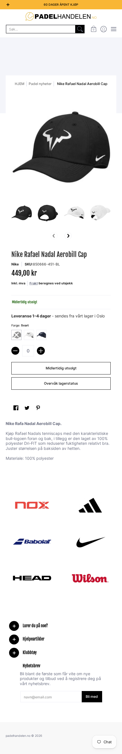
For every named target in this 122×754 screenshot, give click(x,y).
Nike (15, 264)
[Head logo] (32, 578)
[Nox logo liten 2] (32, 505)
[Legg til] (41, 351)
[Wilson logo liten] (90, 578)
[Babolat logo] (32, 542)
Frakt (34, 283)
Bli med (92, 696)
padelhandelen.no (18, 736)
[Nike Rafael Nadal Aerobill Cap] (21, 213)
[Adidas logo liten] (90, 505)
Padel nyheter (40, 84)
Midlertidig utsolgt (61, 368)
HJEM (19, 84)
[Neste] (68, 235)
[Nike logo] (90, 541)
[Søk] (80, 29)
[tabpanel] (61, 442)
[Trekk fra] (15, 351)
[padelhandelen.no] (61, 16)
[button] (93, 29)
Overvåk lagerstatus (61, 383)
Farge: (20, 325)
